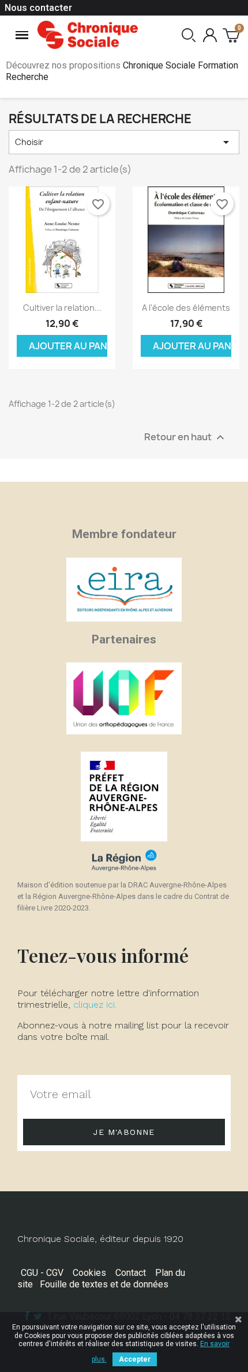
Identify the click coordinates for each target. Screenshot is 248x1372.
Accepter (135, 1359)
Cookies (89, 1272)
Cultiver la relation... (62, 307)
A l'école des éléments (186, 307)
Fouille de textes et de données (104, 1284)
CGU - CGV (42, 1272)
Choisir (124, 142)
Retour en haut (185, 437)
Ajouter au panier (68, 346)
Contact (130, 1272)
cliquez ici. (95, 1004)
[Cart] (231, 34)
